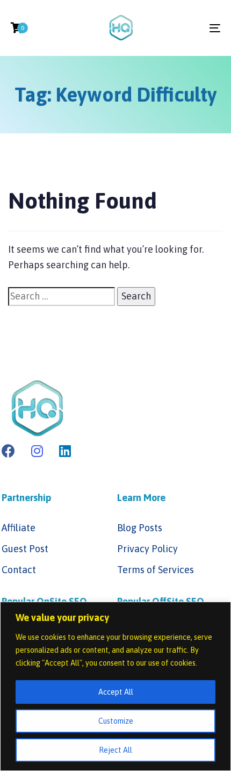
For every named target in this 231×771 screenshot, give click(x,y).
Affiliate (18, 527)
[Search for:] (61, 296)
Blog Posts (139, 527)
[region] (115, 686)
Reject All (115, 750)
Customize (115, 721)
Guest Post (25, 548)
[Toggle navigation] (185, 28)
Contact (19, 569)
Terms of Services (155, 569)
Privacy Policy (147, 548)
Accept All (115, 692)
